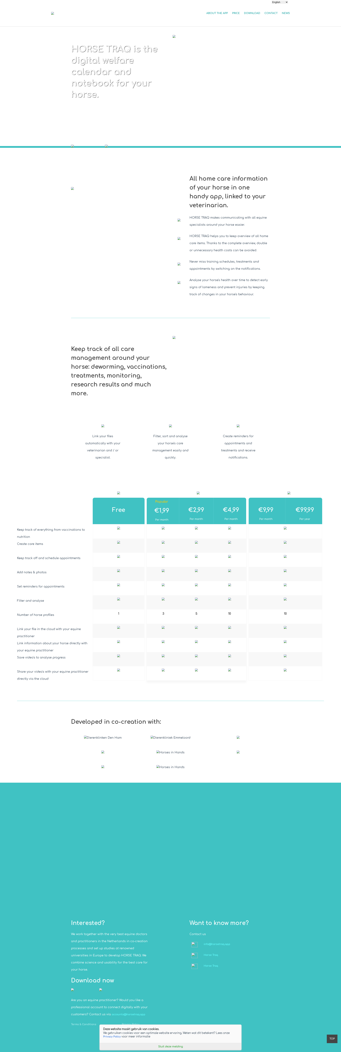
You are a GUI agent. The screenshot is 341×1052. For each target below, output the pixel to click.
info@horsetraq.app (217, 944)
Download (252, 13)
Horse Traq (211, 955)
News (286, 13)
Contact (271, 13)
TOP (332, 1038)
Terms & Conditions (83, 1024)
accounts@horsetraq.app (128, 1014)
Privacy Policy (112, 1036)
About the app (217, 13)
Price (236, 13)
